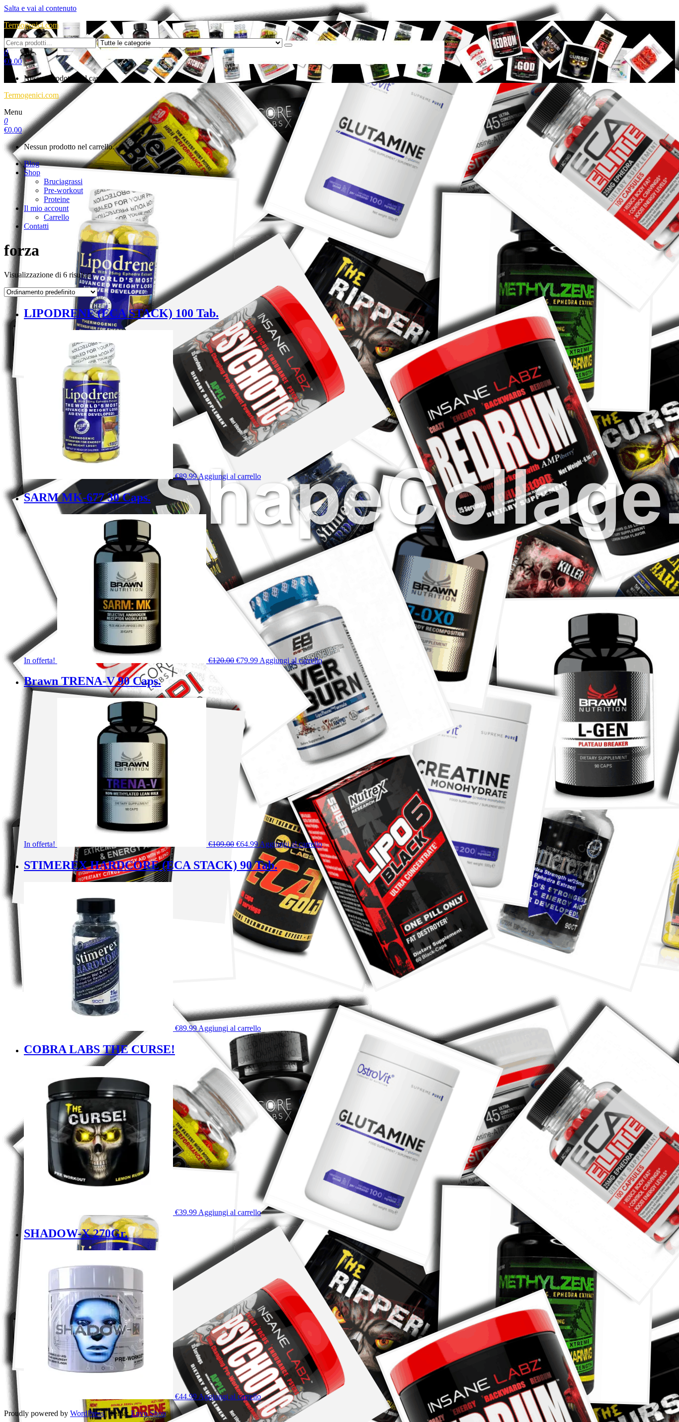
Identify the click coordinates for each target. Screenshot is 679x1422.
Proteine (57, 199)
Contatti (36, 226)
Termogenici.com (31, 25)
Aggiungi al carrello (229, 476)
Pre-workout (63, 190)
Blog (31, 163)
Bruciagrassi (63, 181)
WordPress (87, 1413)
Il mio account (46, 208)
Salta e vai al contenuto (40, 8)
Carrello (56, 217)
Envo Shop (148, 1413)
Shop (32, 172)
